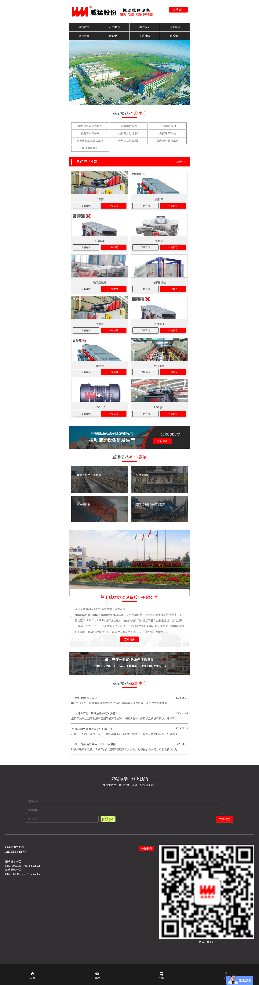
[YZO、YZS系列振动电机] (99, 390)
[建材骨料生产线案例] (99, 491)
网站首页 (84, 27)
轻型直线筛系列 (90, 133)
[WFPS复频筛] (159, 349)
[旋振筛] (159, 224)
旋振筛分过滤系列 (129, 133)
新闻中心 (114, 35)
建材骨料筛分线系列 (90, 125)
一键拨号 (113, 205)
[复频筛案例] (159, 491)
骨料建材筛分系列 (129, 140)
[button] (126, 101)
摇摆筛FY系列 (167, 133)
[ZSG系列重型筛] (159, 390)
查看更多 (129, 639)
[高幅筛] (159, 182)
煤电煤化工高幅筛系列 (90, 140)
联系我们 (178, 9)
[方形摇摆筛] (159, 266)
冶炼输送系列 (129, 125)
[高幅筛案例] (99, 521)
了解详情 (86, 205)
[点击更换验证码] (108, 819)
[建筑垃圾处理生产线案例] (159, 521)
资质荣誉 (84, 35)
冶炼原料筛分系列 (167, 140)
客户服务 (144, 27)
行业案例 (175, 27)
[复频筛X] (99, 224)
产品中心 (114, 27)
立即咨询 (162, 441)
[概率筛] (99, 182)
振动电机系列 (90, 148)
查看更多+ (182, 161)
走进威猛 (144, 35)
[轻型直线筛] (99, 266)
